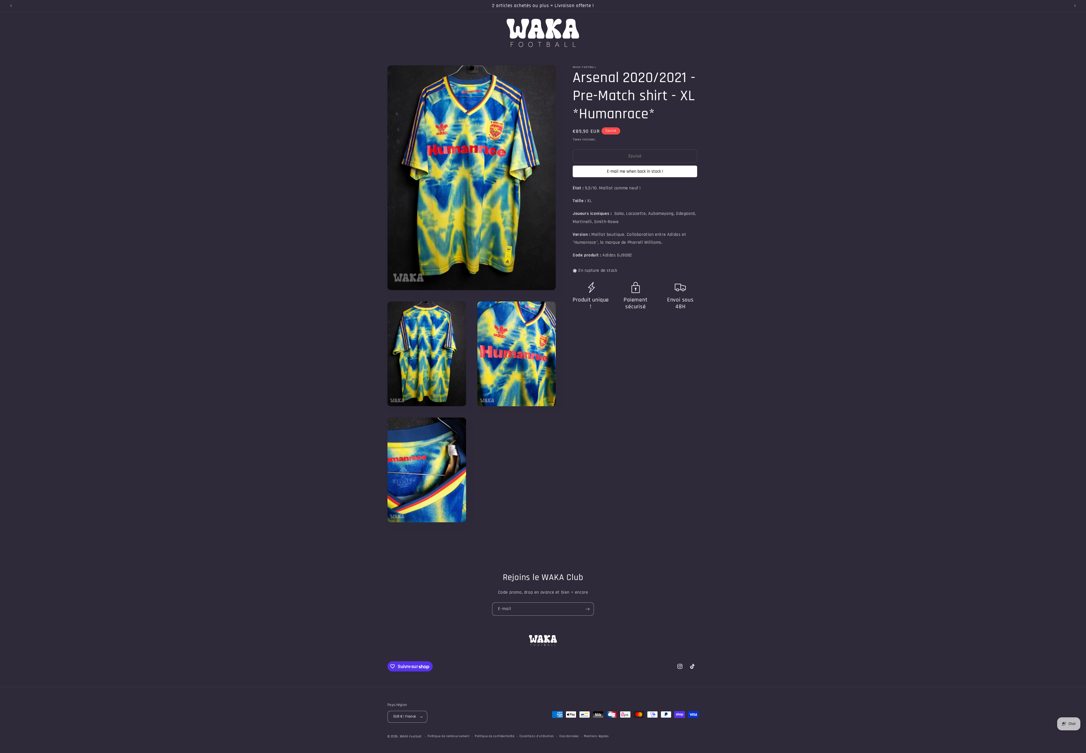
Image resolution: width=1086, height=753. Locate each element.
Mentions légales (596, 736)
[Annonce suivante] (1075, 5)
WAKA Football (410, 737)
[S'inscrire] (587, 609)
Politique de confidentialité (494, 736)
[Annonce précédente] (11, 5)
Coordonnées (569, 736)
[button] (12, 33)
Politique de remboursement (448, 736)
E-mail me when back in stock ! (635, 172)
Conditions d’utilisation (537, 736)
